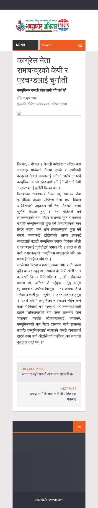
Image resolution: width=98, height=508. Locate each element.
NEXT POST (68, 388)
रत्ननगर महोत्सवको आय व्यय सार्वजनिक (47, 374)
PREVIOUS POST (33, 369)
